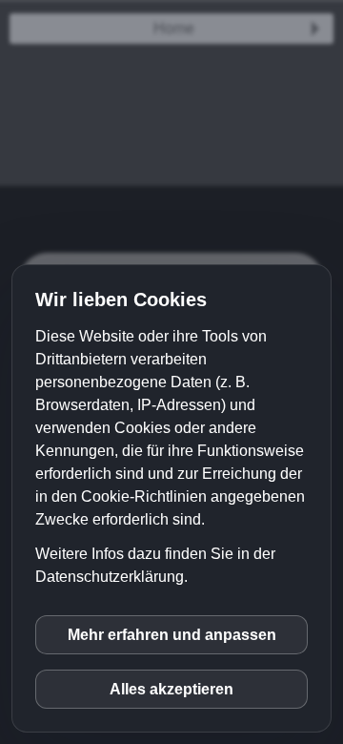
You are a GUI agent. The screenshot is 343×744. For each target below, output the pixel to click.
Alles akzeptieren (171, 689)
